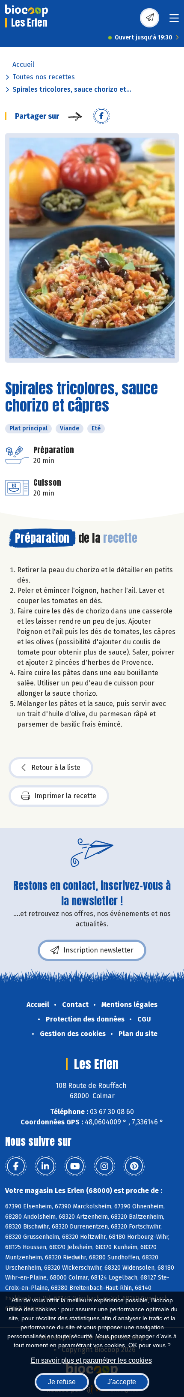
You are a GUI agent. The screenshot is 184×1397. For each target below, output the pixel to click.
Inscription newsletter (98, 950)
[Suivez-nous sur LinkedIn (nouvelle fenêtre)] (45, 1166)
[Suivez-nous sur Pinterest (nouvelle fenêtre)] (134, 1166)
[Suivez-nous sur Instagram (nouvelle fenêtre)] (104, 1166)
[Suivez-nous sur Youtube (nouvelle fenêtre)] (75, 1166)
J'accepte (121, 1381)
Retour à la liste (55, 767)
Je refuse (62, 1381)
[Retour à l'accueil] (26, 10)
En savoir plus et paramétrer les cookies (91, 1360)
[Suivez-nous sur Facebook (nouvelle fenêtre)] (16, 1166)
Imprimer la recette (65, 796)
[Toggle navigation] (174, 20)
